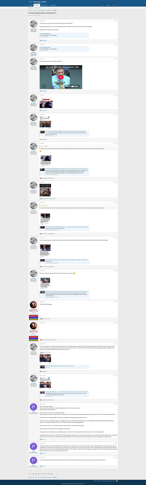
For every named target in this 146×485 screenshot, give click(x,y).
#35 (116, 404)
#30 (116, 270)
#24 (116, 95)
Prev (31, 17)
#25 (116, 114)
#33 (116, 343)
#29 (116, 237)
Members (53, 5)
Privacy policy (105, 481)
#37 (116, 457)
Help (110, 481)
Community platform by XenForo (73, 483)
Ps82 (33, 412)
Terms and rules (97, 481)
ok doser (31, 15)
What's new (44, 5)
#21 (116, 20)
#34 (116, 375)
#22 (116, 44)
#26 (116, 143)
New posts (30, 7)
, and (49, 339)
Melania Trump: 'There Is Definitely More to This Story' (60, 366)
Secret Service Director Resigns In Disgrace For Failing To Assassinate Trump (65, 131)
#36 (116, 443)
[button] (48, 5)
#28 (116, 202)
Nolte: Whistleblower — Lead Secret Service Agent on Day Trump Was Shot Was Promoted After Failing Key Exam (75, 392)
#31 (116, 301)
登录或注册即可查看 (45, 34)
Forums (37, 5)
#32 (116, 322)
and (48, 178)
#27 (116, 182)
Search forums (37, 7)
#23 (116, 58)
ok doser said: (44, 146)
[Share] (114, 21)
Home (30, 5)
